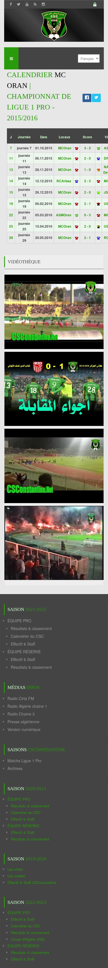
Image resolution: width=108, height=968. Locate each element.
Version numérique (23, 729)
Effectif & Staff (23, 644)
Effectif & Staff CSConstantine (31, 882)
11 (11, 158)
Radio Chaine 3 (21, 714)
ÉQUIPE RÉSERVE (24, 651)
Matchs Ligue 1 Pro (24, 760)
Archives (14, 768)
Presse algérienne (23, 721)
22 (11, 214)
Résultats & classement (31, 628)
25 (11, 226)
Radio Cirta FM (20, 698)
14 (11, 180)
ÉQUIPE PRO (19, 620)
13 (11, 169)
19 (11, 203)
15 (11, 192)
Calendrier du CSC (27, 636)
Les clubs (15, 869)
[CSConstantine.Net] (54, 25)
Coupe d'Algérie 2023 (28, 939)
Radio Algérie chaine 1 (27, 706)
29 (11, 237)
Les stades (16, 875)
